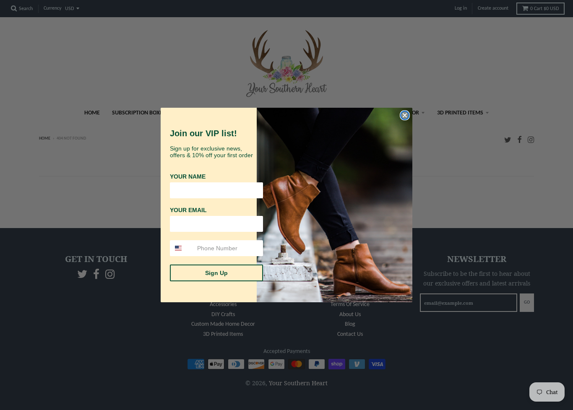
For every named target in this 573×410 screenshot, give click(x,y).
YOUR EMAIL (188, 210)
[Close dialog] (405, 115)
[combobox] (181, 248)
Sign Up (216, 273)
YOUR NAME (188, 176)
